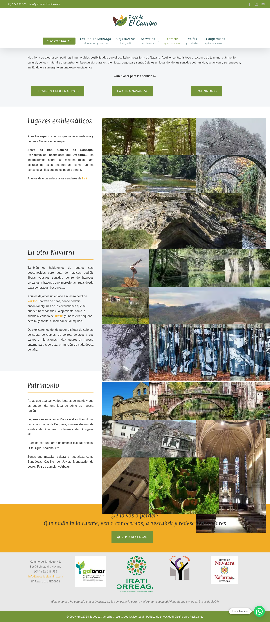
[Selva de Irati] (172, 146)
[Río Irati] (172, 183)
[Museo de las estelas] (184, 485)
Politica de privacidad (159, 616)
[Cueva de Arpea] (172, 221)
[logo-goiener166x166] (90, 557)
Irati (84, 178)
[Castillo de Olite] (137, 485)
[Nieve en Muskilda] (231, 146)
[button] (259, 611)
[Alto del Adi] (137, 277)
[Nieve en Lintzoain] (137, 352)
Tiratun (59, 316)
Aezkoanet (196, 616)
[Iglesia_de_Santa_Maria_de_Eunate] (137, 410)
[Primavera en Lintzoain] (137, 315)
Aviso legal (137, 616)
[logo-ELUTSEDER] (179, 557)
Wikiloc (32, 301)
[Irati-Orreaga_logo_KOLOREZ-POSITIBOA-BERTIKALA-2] (135, 557)
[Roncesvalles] (172, 448)
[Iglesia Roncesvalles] (231, 476)
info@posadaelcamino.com (44, 4)
